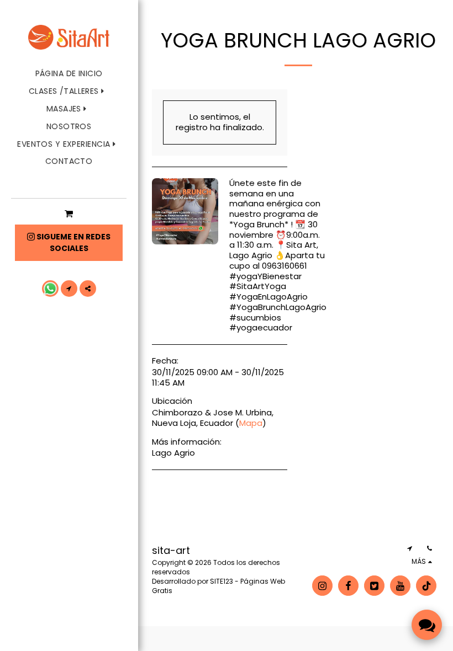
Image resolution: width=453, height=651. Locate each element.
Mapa (250, 423)
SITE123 (221, 581)
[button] (69, 91)
